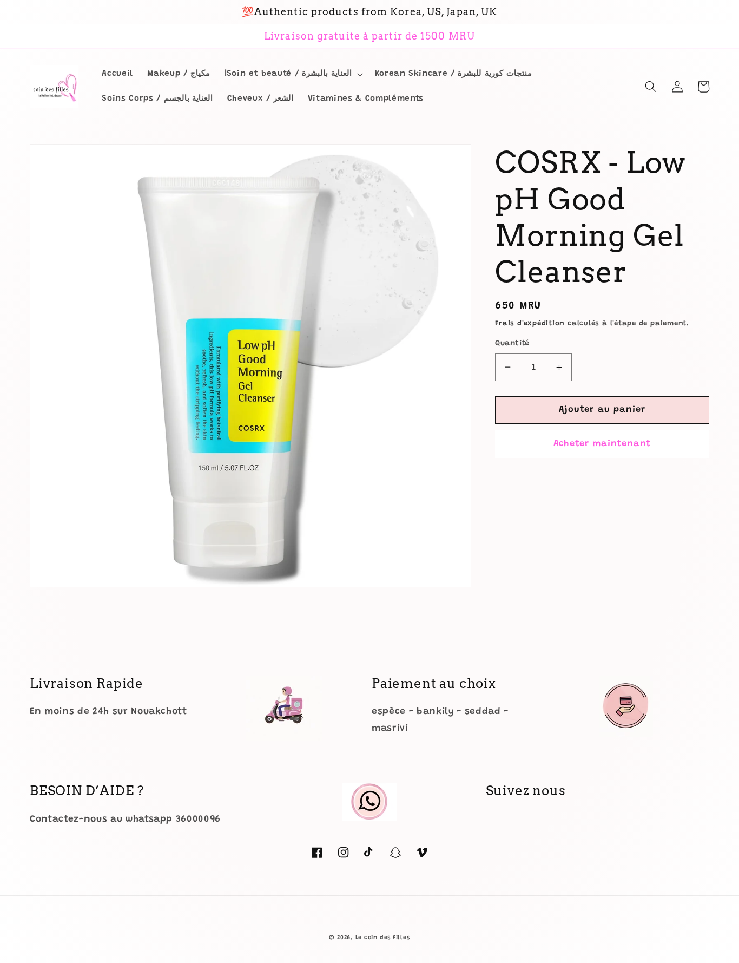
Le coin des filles (382, 938)
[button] (292, 74)
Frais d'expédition (530, 323)
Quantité (512, 344)
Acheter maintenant (602, 443)
